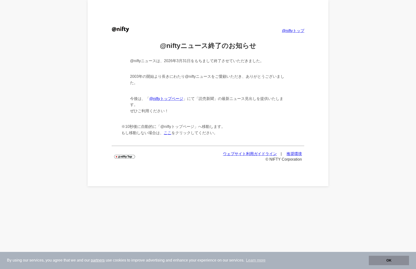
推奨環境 (294, 154)
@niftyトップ (293, 31)
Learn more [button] (256, 260)
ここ (167, 133)
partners (98, 260)
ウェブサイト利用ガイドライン (250, 154)
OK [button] (388, 260)
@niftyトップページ (166, 99)
